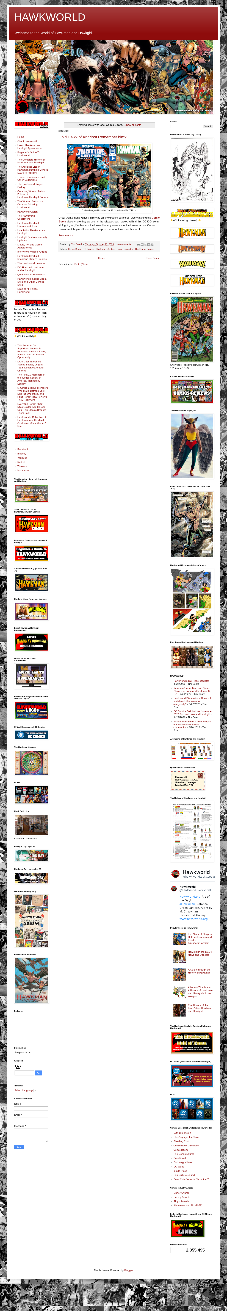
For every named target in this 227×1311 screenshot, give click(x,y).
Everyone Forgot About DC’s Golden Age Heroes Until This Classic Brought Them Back (31, 408)
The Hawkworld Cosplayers (26, 217)
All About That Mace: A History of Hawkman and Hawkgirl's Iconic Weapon (200, 992)
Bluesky (21, 453)
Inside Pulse (180, 1170)
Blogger (128, 1270)
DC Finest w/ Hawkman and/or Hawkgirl (30, 269)
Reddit (21, 462)
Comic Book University (186, 1145)
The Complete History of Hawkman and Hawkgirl (31, 161)
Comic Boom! (181, 1149)
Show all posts (132, 124)
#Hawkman (187, 904)
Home (101, 258)
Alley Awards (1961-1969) (187, 1205)
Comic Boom (74, 249)
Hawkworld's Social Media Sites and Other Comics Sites (31, 281)
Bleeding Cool (181, 1141)
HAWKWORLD (49, 17)
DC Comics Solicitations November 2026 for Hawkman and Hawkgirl (192, 713)
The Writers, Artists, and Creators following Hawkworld (30, 204)
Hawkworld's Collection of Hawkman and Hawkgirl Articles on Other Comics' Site (31, 421)
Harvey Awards (181, 1197)
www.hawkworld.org (193, 919)
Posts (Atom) (81, 264)
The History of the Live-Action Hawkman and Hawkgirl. (200, 1008)
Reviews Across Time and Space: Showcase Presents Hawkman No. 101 (192, 691)
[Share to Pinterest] (152, 244)
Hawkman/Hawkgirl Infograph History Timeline (32, 257)
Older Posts (152, 258)
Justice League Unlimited (120, 249)
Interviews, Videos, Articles (32, 251)
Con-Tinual (179, 1158)
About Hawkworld (27, 141)
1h (180, 893)
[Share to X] (145, 244)
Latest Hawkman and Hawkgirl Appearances (29, 147)
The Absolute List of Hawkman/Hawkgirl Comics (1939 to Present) (32, 169)
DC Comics (89, 249)
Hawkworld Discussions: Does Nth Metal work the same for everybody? (192, 701)
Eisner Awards (181, 1192)
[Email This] (138, 244)
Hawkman (101, 249)
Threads (22, 466)
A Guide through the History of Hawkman (199, 971)
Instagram (23, 470)
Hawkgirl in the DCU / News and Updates (200, 953)
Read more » (66, 235)
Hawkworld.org (190, 896)
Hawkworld (196, 872)
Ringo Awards (181, 1201)
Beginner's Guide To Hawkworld (28, 154)
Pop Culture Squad (184, 1174)
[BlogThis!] (142, 244)
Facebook (23, 449)
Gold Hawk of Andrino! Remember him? (92, 137)
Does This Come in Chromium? (191, 1179)
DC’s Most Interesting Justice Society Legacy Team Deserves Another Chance (30, 366)
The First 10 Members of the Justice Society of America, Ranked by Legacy (31, 379)
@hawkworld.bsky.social (199, 876)
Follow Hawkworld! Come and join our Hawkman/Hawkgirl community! (192, 724)
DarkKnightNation (183, 1162)
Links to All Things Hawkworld (27, 290)
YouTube (22, 457)
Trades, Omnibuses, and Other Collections (31, 178)
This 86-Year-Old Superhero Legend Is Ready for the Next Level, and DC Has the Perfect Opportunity (31, 351)
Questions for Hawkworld (31, 274)
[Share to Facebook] (148, 244)
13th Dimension (182, 1132)
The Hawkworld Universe (31, 263)
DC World (178, 1166)
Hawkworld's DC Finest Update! (191, 680)
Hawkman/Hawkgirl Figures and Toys (28, 224)
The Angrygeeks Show (186, 1137)
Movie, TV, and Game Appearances (29, 246)
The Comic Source (144, 249)
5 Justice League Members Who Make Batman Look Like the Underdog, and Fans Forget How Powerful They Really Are (32, 393)
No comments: (124, 244)
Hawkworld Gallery (27, 211)
